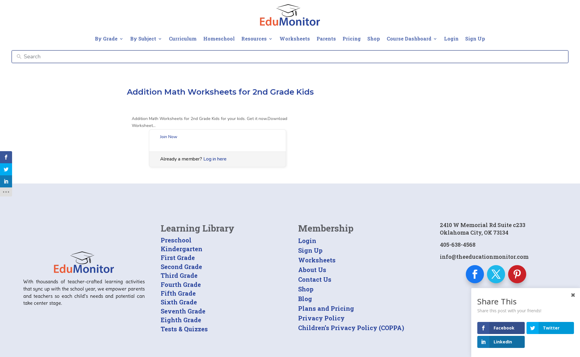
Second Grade (181, 267)
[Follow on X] (496, 274)
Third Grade (179, 275)
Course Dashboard (409, 38)
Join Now (168, 137)
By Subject (143, 38)
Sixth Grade (179, 302)
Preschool (176, 240)
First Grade (178, 257)
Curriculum (183, 38)
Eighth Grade (181, 320)
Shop (373, 38)
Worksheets (294, 38)
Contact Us (314, 279)
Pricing (352, 38)
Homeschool (219, 38)
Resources (254, 38)
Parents (326, 38)
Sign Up (475, 38)
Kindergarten (181, 249)
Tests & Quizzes (184, 329)
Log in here (215, 159)
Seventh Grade (183, 311)
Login (451, 38)
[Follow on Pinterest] (517, 274)
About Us (312, 270)
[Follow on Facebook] (475, 274)
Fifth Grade (178, 293)
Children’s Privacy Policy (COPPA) (351, 328)
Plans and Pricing (326, 308)
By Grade (106, 38)
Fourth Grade (181, 284)
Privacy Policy (321, 318)
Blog (305, 299)
